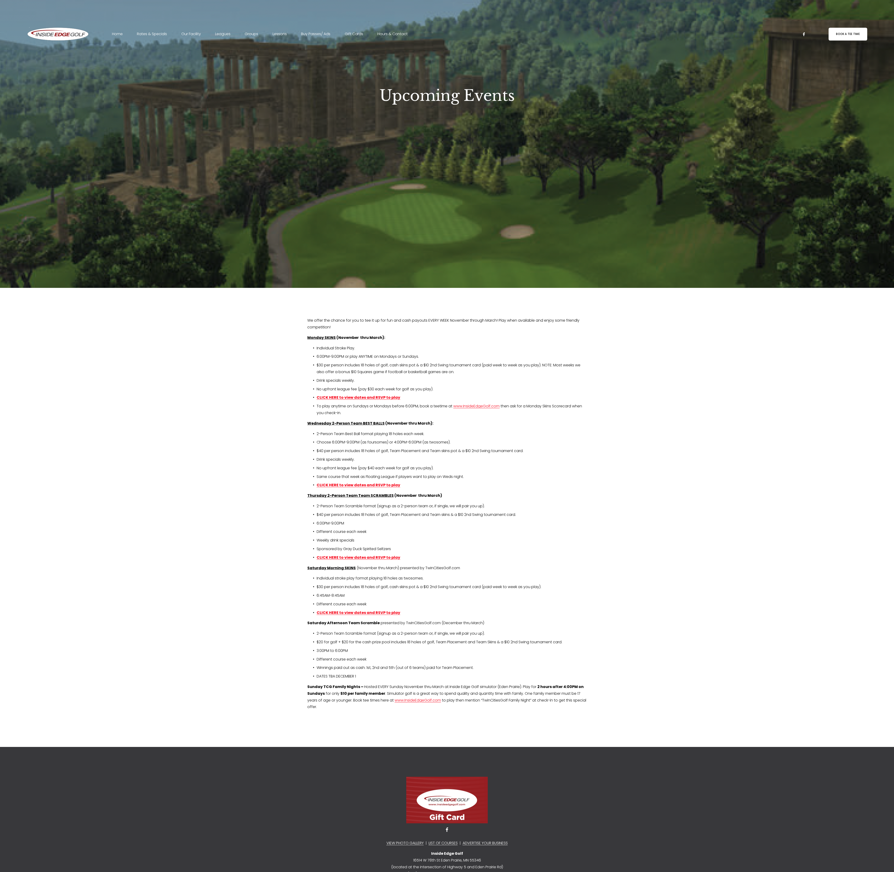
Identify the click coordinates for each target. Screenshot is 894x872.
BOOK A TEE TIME (848, 34)
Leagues (222, 34)
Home (117, 34)
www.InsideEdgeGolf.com (476, 406)
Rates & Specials (152, 34)
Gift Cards (354, 34)
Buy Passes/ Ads (315, 34)
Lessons (280, 34)
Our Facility (191, 34)
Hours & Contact (392, 34)
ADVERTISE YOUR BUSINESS (485, 843)
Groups (251, 34)
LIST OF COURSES (443, 843)
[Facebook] (804, 34)
